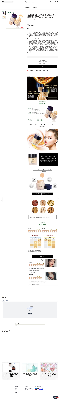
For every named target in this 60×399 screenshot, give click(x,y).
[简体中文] (57, 397)
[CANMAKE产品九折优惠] (49, 367)
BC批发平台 (34, 7)
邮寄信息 (17, 323)
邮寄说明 (16, 388)
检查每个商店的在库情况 (33, 72)
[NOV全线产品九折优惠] (30, 367)
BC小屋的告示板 (26, 7)
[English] (58, 397)
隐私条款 (16, 392)
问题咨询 (17, 325)
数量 (28, 28)
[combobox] (8, 2)
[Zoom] (15, 19)
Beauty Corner (29, 21)
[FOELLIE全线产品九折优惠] (11, 367)
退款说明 (16, 389)
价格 (28, 24)
